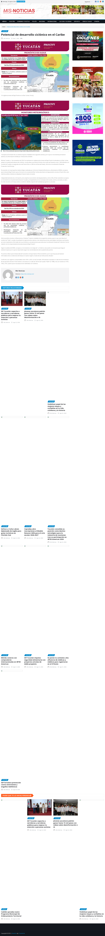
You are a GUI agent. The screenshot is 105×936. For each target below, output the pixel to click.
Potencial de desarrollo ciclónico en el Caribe (18, 26)
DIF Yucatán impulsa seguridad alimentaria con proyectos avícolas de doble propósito (35, 661)
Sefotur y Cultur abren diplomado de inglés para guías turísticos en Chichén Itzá (11, 532)
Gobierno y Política (23, 21)
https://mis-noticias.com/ (27, 274)
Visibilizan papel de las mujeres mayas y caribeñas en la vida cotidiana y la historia (57, 407)
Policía (34, 21)
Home (3, 26)
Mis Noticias (7, 38)
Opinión (96, 21)
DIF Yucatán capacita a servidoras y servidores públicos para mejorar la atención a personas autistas (11, 315)
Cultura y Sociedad (65, 21)
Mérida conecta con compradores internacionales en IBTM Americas (11, 661)
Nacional (42, 21)
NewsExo (14, 933)
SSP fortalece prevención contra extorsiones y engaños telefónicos (11, 785)
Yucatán (12, 21)
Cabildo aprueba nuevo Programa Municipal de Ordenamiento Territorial (11, 914)
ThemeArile (22, 933)
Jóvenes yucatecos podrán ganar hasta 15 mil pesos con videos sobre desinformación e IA (34, 314)
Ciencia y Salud (87, 21)
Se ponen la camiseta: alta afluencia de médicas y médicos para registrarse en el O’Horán (58, 661)
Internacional (52, 21)
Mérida (4, 21)
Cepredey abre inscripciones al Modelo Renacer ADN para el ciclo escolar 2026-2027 (34, 532)
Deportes (77, 21)
